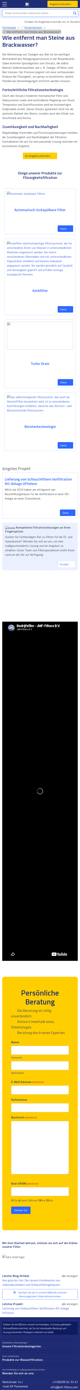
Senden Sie (20, 1210)
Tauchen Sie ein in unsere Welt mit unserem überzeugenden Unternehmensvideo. (42, 1294)
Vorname (16, 1057)
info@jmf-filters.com (64, 1387)
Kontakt (64, 564)
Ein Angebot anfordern (38, 156)
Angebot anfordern (61, 4)
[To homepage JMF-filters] (27, 4)
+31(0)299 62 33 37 (65, 1382)
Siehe (63, 229)
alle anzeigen (70, 1276)
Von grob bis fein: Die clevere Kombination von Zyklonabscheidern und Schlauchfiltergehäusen (31, 1282)
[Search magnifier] (75, 13)
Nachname (17, 1073)
